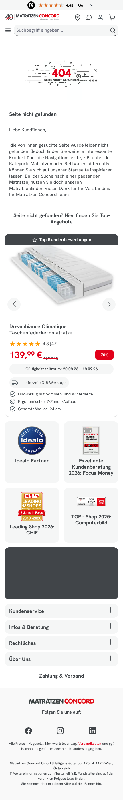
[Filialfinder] (77, 17)
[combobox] (60, 30)
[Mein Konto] (100, 17)
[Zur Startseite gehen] (38, 17)
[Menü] (8, 30)
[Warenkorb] (112, 17)
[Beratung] (89, 17)
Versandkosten (89, 743)
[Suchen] (112, 30)
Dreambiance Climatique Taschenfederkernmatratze (40, 329)
